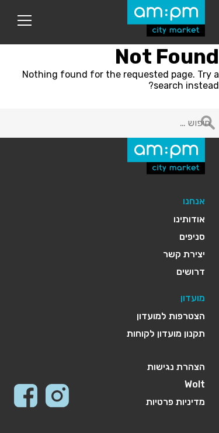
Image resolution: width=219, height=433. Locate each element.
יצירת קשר (184, 254)
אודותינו (189, 219)
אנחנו (194, 201)
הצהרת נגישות (176, 366)
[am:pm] (166, 18)
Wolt (195, 384)
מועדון (192, 297)
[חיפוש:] (109, 122)
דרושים (190, 271)
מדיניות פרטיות (175, 401)
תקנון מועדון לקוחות (166, 333)
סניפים (192, 236)
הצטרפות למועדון (171, 316)
